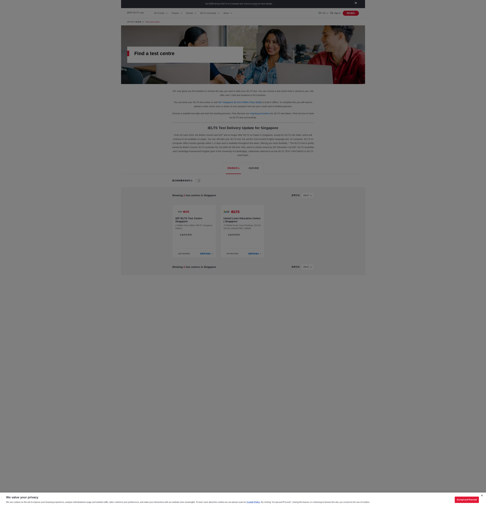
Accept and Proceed (467, 500)
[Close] (482, 495)
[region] (243, 500)
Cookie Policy (253, 502)
